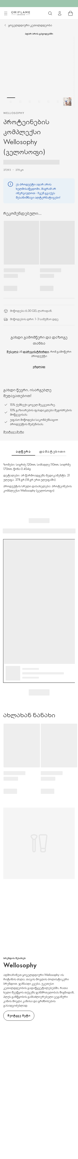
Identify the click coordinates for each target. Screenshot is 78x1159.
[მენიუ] (5, 13)
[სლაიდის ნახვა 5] (48, 101)
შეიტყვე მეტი (13, 432)
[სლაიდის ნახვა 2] (20, 101)
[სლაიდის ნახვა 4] (39, 101)
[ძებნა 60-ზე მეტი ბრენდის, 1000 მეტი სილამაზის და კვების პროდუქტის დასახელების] (50, 13)
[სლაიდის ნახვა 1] (11, 101)
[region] (39, 72)
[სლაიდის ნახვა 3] (30, 101)
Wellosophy (13, 113)
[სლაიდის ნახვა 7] (67, 101)
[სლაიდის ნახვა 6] (58, 101)
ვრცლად (39, 366)
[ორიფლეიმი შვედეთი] (20, 13)
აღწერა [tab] (23, 451)
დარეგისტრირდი (36, 351)
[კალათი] (70, 13)
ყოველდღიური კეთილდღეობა (30, 25)
